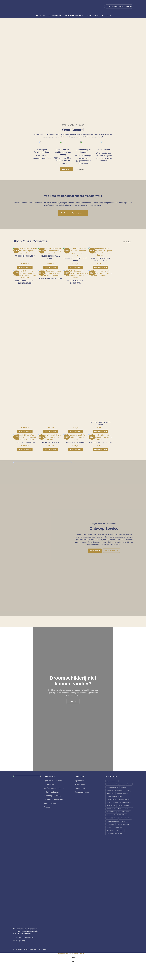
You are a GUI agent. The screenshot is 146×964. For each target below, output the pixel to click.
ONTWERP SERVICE (38, 69)
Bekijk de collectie (17, 69)
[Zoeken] (13, 16)
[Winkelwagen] (132, 16)
